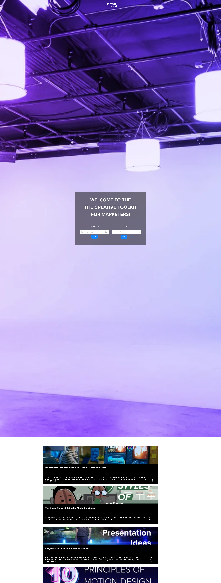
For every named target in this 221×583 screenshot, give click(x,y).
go (94, 237)
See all (130, 237)
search (94, 227)
